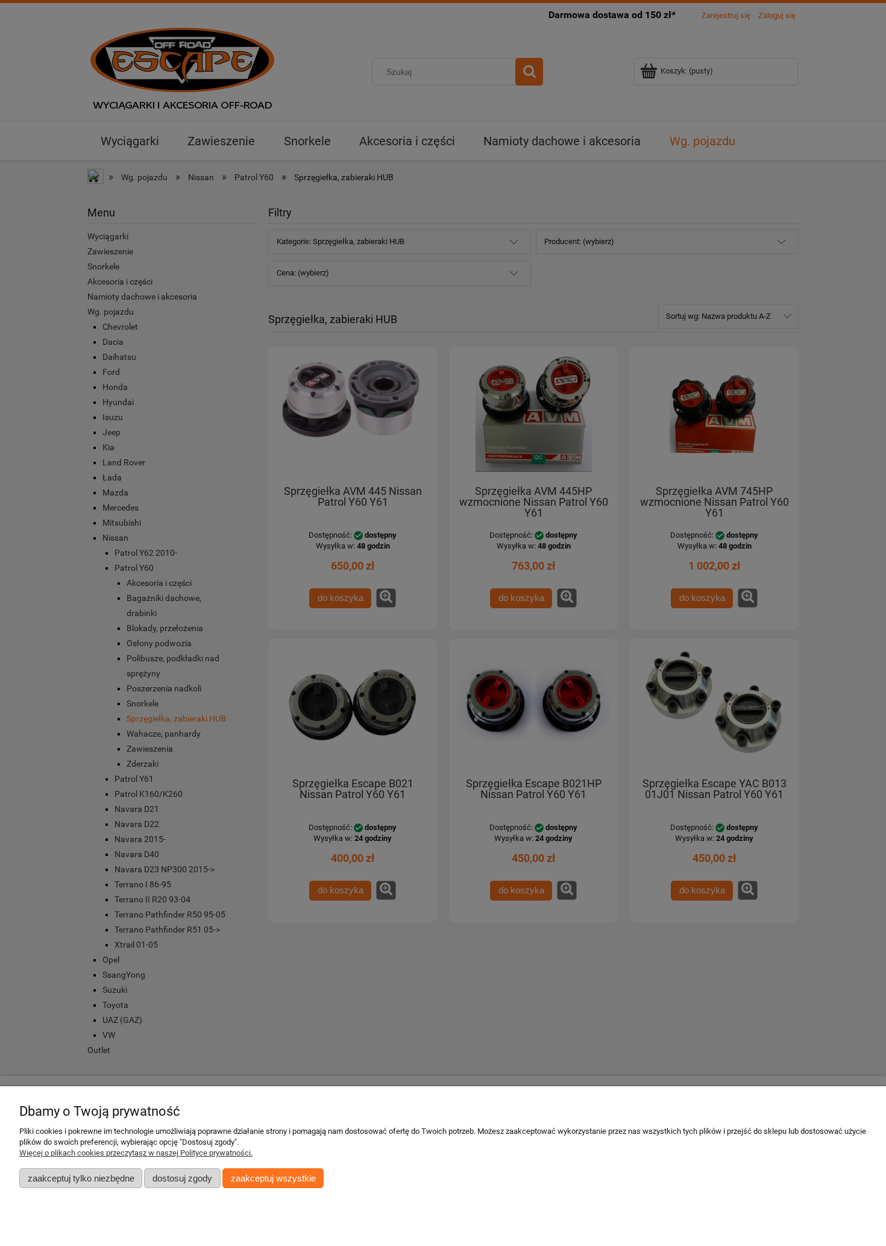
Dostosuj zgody (182, 1178)
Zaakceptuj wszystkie (273, 1178)
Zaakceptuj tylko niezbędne (81, 1178)
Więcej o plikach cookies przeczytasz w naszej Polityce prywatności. (136, 1152)
